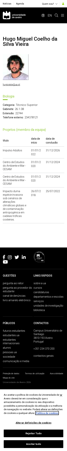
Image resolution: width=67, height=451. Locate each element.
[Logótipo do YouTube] (5, 262)
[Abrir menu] (62, 15)
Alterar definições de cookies (33, 422)
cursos (38, 287)
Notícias (7, 3)
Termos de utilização (34, 373)
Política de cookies (47, 413)
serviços (39, 301)
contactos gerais (44, 355)
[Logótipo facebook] (4, 257)
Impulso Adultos (12, 150)
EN (50, 15)
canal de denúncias (14, 295)
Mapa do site (9, 378)
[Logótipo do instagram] (10, 257)
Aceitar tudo (33, 444)
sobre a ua (40, 283)
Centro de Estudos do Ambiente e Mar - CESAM (14, 166)
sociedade (9, 356)
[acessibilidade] (43, 15)
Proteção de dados (11, 373)
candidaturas (41, 292)
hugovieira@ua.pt (11, 84)
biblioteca (39, 310)
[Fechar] (61, 395)
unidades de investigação (48, 305)
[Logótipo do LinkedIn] (24, 257)
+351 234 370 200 (44, 348)
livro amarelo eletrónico (17, 300)
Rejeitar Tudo (33, 433)
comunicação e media (16, 361)
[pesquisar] (56, 15)
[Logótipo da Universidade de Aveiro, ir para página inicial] (14, 15)
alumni (7, 347)
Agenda (20, 3)
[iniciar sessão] (63, 4)
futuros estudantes (14, 330)
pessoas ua (10, 352)
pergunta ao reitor (13, 283)
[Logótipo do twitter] (17, 257)
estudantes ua (11, 335)
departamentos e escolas (48, 296)
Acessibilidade (56, 373)
